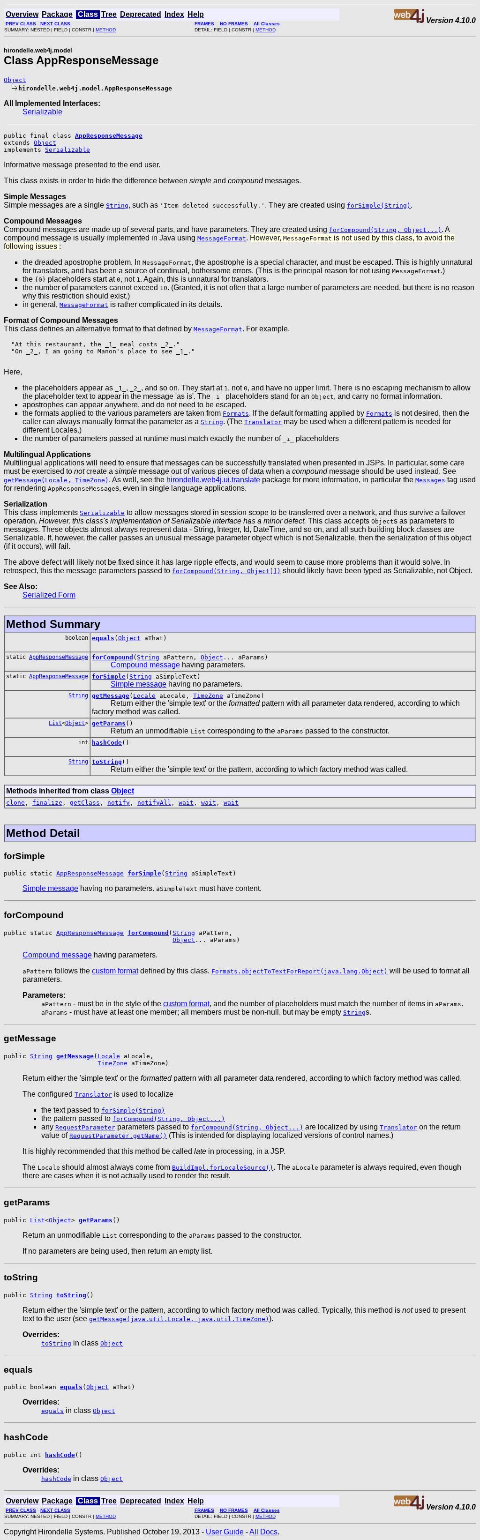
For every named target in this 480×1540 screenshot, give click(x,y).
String (148, 657)
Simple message (138, 684)
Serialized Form (48, 595)
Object (15, 79)
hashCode (107, 742)
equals (103, 638)
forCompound (112, 657)
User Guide (225, 1532)
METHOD (106, 29)
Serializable (42, 112)
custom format (115, 971)
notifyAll (154, 802)
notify (118, 802)
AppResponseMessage (58, 657)
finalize (47, 802)
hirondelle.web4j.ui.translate (213, 480)
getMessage (110, 695)
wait (186, 802)
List (55, 723)
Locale (144, 695)
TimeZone (208, 695)
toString (107, 761)
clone (15, 802)
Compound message (145, 665)
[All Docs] (409, 20)
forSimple (109, 676)
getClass (85, 802)
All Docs (263, 1532)
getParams (109, 723)
